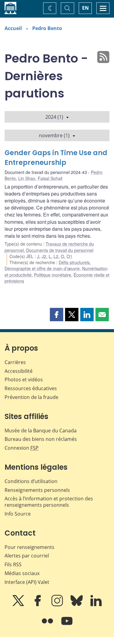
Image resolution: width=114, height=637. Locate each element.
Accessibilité (19, 371)
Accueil (13, 28)
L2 (56, 256)
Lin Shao (26, 178)
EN (85, 8)
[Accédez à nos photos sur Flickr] (48, 625)
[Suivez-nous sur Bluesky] (77, 604)
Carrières (15, 362)
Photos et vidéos (24, 379)
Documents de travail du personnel (59, 250)
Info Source (18, 513)
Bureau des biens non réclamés (41, 439)
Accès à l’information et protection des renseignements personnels (49, 501)
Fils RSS (13, 564)
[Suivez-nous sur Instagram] (57, 604)
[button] (56, 314)
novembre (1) (54, 135)
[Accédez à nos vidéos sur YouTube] (67, 625)
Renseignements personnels (37, 490)
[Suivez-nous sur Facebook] (38, 604)
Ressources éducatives (31, 388)
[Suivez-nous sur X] (19, 604)
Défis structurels (74, 262)
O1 (69, 256)
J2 (44, 256)
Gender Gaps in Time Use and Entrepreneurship (56, 157)
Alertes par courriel (27, 555)
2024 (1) (54, 117)
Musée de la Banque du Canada (41, 430)
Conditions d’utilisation (31, 481)
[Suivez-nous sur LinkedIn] (96, 604)
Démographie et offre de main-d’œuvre (42, 268)
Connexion (22, 448)
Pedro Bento (47, 28)
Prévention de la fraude (31, 397)
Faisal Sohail (50, 178)
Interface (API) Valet (27, 582)
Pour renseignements (29, 547)
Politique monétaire (52, 275)
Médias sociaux (22, 573)
